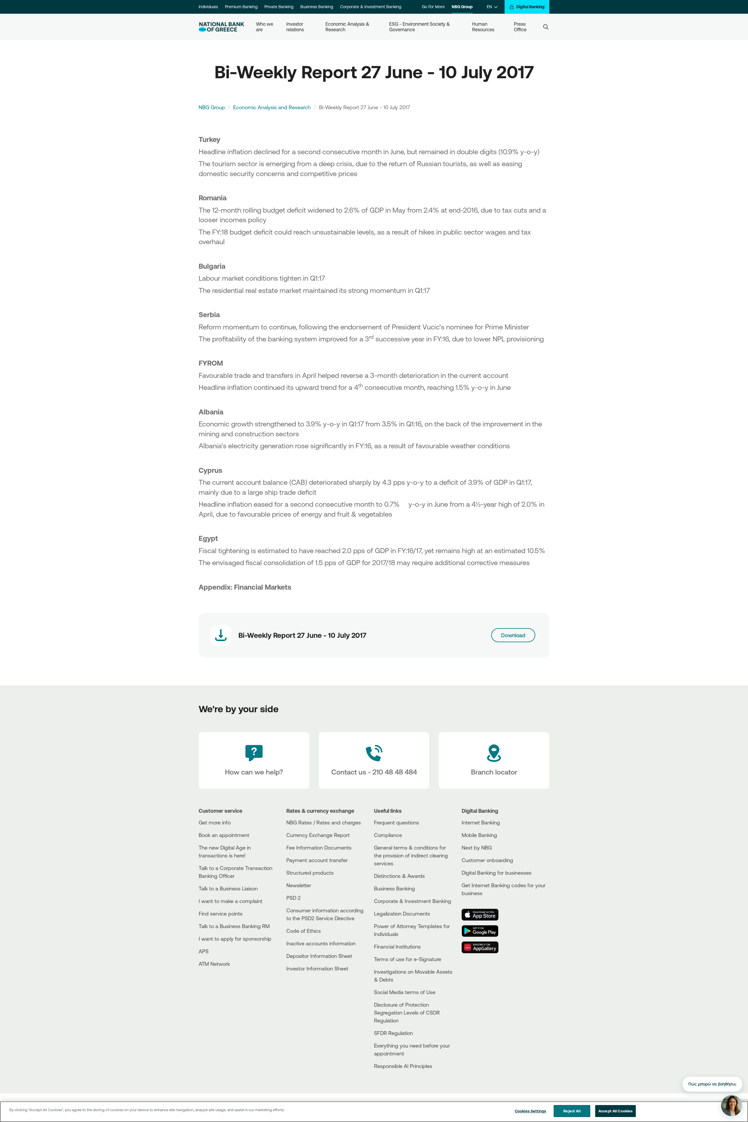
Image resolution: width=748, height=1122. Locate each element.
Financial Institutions (397, 946)
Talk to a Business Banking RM (234, 926)
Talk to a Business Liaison (228, 888)
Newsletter (298, 885)
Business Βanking (394, 888)
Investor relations (295, 26)
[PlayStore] (483, 931)
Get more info (215, 822)
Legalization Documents (402, 913)
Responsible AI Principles (403, 1066)
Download (513, 635)
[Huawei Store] (483, 947)
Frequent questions (396, 822)
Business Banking (316, 6)
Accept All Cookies (615, 1111)
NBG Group (462, 6)
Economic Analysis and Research (272, 107)
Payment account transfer (317, 860)
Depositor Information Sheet (319, 956)
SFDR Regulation (393, 1033)
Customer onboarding (487, 860)
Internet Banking (481, 822)
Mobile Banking (479, 835)
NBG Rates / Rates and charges (323, 822)
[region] (374, 1111)
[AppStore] (483, 914)
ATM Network (214, 964)
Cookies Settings (530, 1111)
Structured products (310, 873)
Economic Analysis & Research (347, 26)
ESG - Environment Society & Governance (420, 26)
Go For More (433, 6)
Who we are (265, 26)
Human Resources (483, 26)
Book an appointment (224, 835)
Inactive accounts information (321, 943)
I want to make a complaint (230, 901)
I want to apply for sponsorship (235, 939)
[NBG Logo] (221, 27)
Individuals (208, 6)
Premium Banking (241, 6)
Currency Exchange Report (318, 835)
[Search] (545, 26)
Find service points (221, 913)
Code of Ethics (303, 931)
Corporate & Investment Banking (370, 6)
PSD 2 (293, 898)
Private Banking (278, 6)
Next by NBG (477, 847)
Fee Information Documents (319, 847)
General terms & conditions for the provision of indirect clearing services (411, 855)
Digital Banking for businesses (496, 873)
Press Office (520, 26)
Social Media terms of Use (404, 992)
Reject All (571, 1111)
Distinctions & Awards (399, 876)
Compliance (388, 835)
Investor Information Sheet (317, 968)
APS (204, 951)
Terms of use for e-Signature (407, 959)
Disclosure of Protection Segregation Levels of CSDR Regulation (407, 1012)
